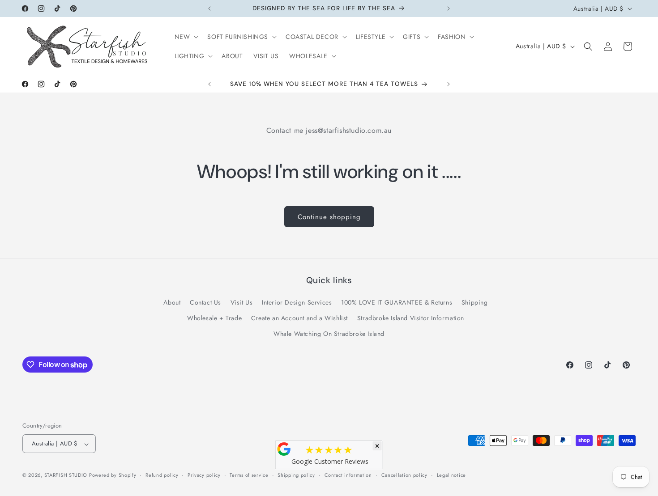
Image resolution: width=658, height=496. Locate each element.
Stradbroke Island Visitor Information (410, 318)
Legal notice (451, 475)
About (171, 302)
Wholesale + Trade (214, 318)
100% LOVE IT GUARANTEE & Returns (396, 302)
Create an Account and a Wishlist (299, 318)
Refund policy (161, 475)
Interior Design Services (297, 302)
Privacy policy (204, 475)
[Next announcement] (448, 8)
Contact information (348, 475)
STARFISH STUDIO (66, 475)
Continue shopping (329, 217)
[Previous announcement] (209, 8)
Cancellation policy (404, 475)
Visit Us (242, 302)
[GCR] (284, 449)
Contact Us (205, 302)
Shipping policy (296, 475)
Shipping (474, 302)
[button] (185, 36)
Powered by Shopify (113, 475)
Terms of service (249, 475)
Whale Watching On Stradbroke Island (329, 334)
